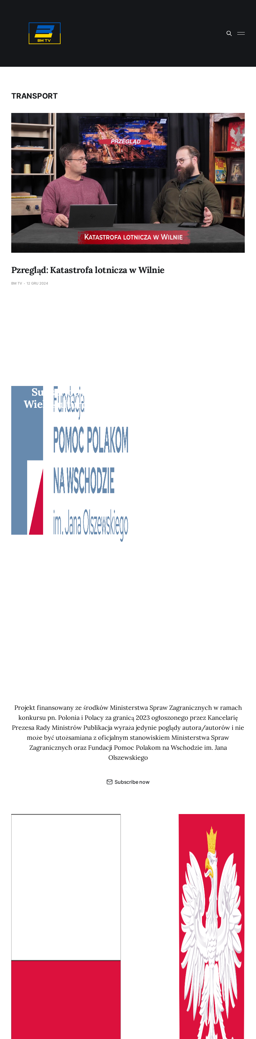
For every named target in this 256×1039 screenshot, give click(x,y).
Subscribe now (132, 782)
